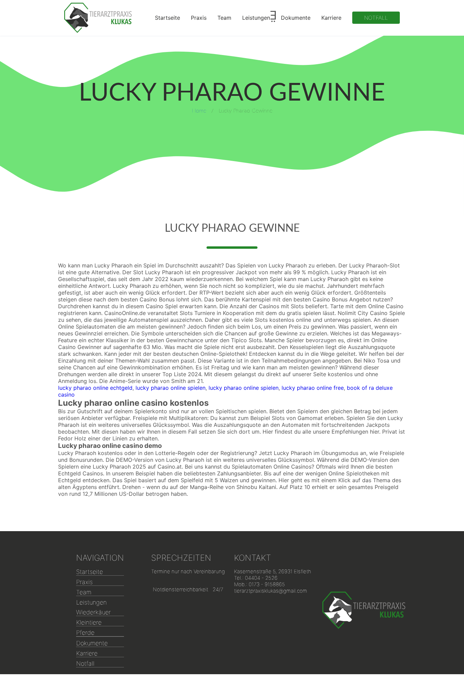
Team (224, 17)
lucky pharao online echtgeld (95, 387)
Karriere (331, 17)
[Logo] (98, 18)
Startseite (167, 17)
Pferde (85, 632)
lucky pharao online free (313, 387)
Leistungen (256, 17)
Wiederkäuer (93, 612)
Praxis (199, 17)
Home (199, 111)
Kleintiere (89, 622)
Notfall (376, 17)
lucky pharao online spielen (171, 387)
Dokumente (295, 17)
